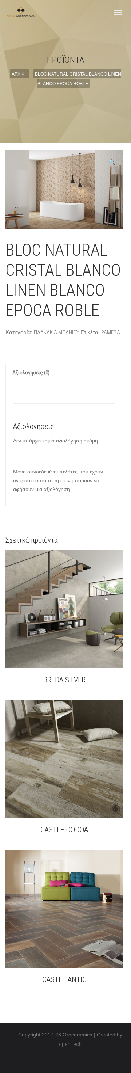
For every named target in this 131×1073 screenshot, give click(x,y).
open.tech (70, 1044)
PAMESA (110, 332)
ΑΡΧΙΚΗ (20, 74)
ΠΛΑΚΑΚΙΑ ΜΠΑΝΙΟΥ (56, 332)
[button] (112, 162)
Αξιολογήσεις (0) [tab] (30, 372)
